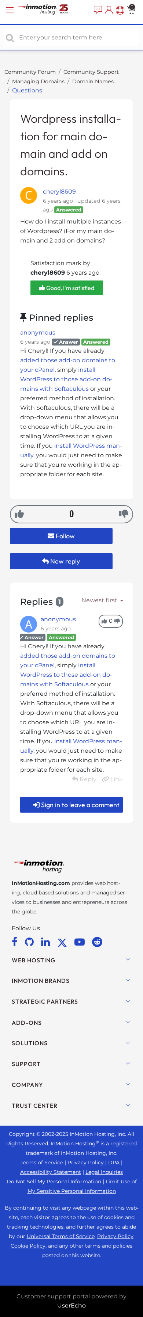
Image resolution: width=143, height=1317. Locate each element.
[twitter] (63, 942)
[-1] (123, 513)
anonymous (37, 332)
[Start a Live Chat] (97, 10)
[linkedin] (46, 942)
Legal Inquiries (104, 1172)
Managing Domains (38, 81)
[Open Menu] (11, 10)
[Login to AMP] (108, 10)
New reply (64, 561)
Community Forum (30, 72)
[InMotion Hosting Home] (49, 10)
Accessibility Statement (50, 1172)
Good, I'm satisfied (69, 287)
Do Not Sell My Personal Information (54, 1181)
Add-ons (27, 1022)
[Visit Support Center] (119, 10)
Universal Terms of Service (61, 1236)
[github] (30, 942)
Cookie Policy (28, 1245)
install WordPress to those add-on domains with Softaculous (66, 379)
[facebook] (16, 942)
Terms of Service (42, 1162)
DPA (114, 1162)
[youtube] (80, 942)
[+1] (19, 513)
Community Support (91, 72)
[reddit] (97, 942)
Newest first (100, 600)
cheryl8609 (59, 191)
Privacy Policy (85, 1162)
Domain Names (93, 81)
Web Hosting (33, 960)
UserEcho (71, 1305)
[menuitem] (97, 10)
